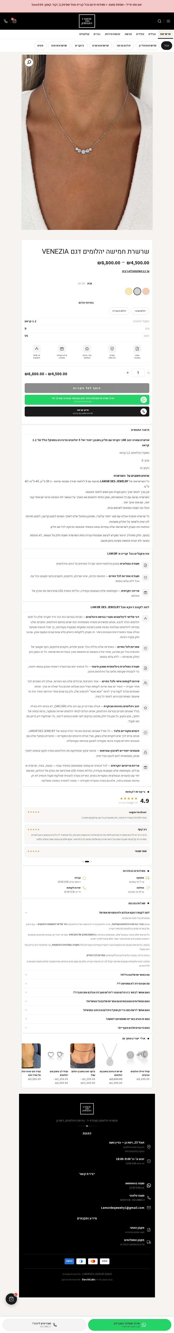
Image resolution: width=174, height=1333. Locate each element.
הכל (166, 45)
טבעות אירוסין (112, 34)
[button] (87, 913)
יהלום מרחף (124, 45)
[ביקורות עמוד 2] (87, 861)
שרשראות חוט (59, 45)
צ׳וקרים (79, 45)
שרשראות (165, 34)
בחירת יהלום (86, 303)
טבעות (128, 34)
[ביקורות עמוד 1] (91, 861)
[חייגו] (5, 21)
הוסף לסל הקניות (87, 388)
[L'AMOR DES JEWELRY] (87, 21)
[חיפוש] (159, 21)
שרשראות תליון (147, 45)
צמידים (140, 34)
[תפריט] (168, 21)
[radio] (146, 291)
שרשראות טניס (100, 45)
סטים (40, 45)
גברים (97, 34)
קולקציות (84, 34)
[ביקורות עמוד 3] (83, 861)
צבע (89, 283)
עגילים (152, 34)
